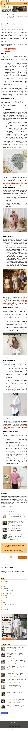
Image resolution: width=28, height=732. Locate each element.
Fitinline (13, 729)
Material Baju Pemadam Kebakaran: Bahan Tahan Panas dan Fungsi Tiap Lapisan (16, 655)
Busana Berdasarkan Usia (10, 49)
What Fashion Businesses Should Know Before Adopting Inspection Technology (17, 661)
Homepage (9, 16)
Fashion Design (19, 16)
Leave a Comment (22, 557)
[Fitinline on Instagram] (13, 726)
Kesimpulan (7, 51)
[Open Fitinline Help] (26, 3)
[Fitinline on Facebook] (16, 726)
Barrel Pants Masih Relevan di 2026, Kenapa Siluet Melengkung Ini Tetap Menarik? (16, 687)
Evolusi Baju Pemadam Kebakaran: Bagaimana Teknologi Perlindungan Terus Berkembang (15, 694)
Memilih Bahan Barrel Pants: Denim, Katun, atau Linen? (15, 648)
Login (8, 571)
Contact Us (13, 722)
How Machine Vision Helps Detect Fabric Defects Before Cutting (17, 680)
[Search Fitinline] (24, 3)
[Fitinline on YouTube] (10, 726)
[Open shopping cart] (26, 1)
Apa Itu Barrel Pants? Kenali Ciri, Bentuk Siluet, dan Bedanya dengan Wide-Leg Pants (16, 668)
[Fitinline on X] (19, 726)
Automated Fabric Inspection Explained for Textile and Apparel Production (16, 700)
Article (14, 16)
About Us (19, 722)
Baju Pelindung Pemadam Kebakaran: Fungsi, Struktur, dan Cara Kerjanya (16, 674)
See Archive (4, 713)
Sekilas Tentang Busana (10, 48)
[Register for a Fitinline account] (20, 1)
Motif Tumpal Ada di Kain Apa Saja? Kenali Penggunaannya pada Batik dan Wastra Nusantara (16, 707)
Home (8, 722)
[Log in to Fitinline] (23, 1)
